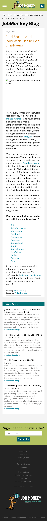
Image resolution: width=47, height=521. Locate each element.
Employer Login (23, 472)
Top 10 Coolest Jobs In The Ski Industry (19, 361)
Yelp (13, 260)
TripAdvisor (16, 251)
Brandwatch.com (31, 163)
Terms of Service (23, 464)
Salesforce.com (18, 228)
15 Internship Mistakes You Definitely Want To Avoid (22, 387)
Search (42, 6)
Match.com (16, 231)
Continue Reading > (12, 329)
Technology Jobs (21, 15)
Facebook (15, 234)
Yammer (15, 257)
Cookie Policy (24, 461)
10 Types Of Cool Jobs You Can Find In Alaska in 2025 (23, 336)
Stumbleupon (17, 248)
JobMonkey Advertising (23, 481)
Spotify (14, 245)
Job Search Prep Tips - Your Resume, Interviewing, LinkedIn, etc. (22, 311)
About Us (23, 454)
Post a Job (23, 478)
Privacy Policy (23, 458)
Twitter (14, 254)
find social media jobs (30, 275)
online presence (14, 118)
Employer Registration (23, 475)
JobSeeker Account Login (23, 486)
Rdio (13, 225)
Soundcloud (17, 242)
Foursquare (16, 237)
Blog (10, 15)
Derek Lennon (19, 290)
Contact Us (23, 451)
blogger (28, 136)
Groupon (15, 240)
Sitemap (23, 467)
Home (4, 15)
